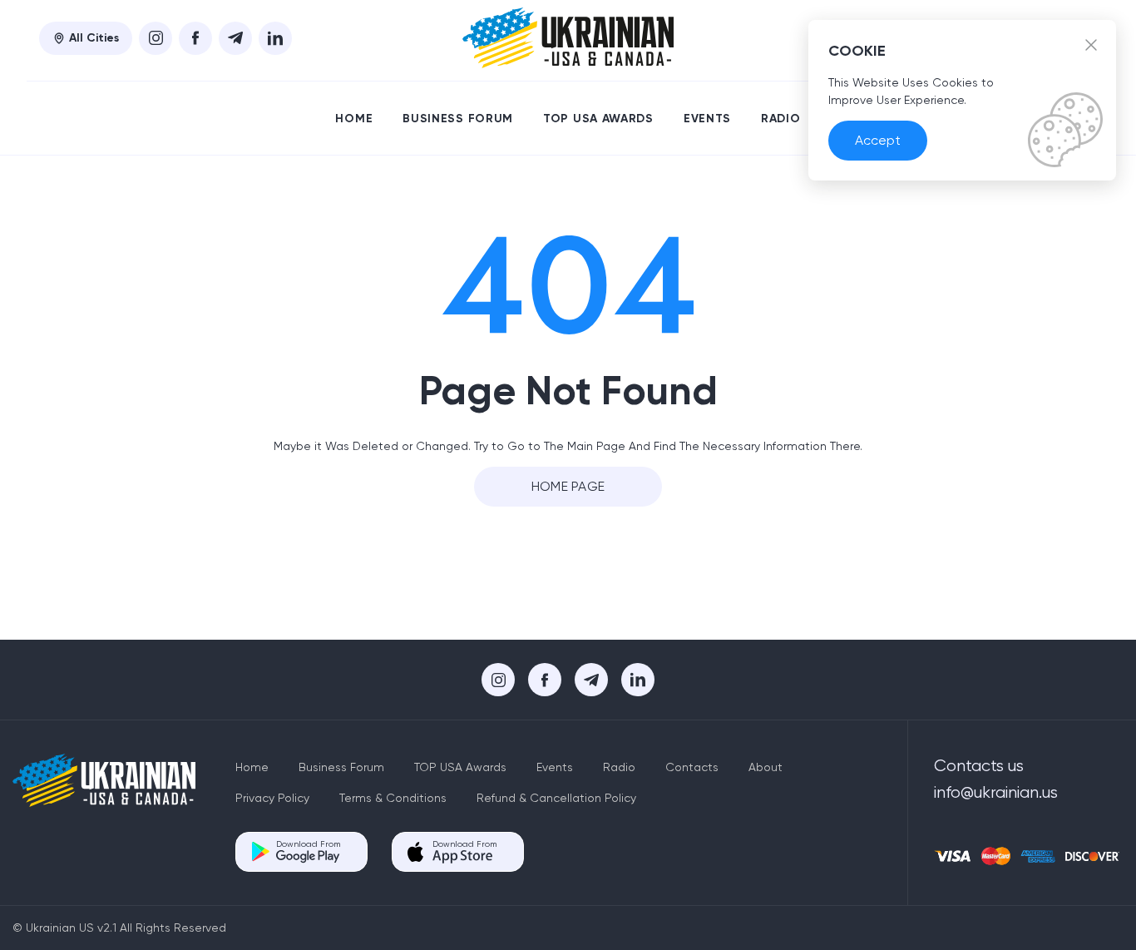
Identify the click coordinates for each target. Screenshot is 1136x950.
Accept (878, 140)
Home (354, 118)
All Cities (94, 38)
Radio (781, 118)
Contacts (692, 767)
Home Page (568, 486)
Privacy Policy (272, 797)
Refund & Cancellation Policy (556, 797)
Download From (308, 844)
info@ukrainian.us (996, 792)
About (765, 767)
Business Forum (458, 118)
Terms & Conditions (393, 797)
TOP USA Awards (598, 118)
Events (707, 118)
